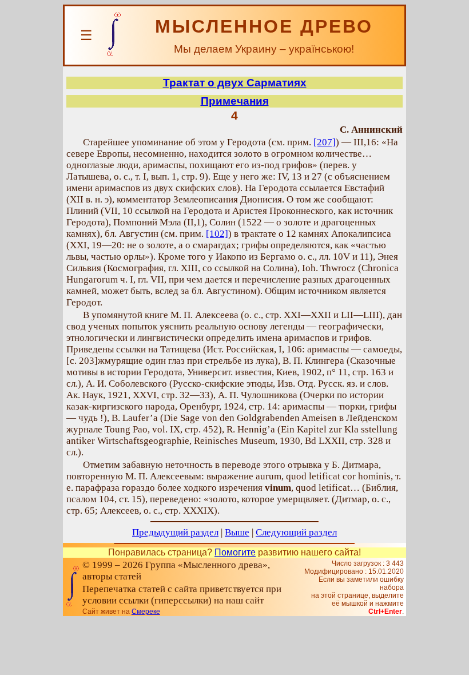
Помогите (235, 552)
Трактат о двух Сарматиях (235, 83)
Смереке (146, 612)
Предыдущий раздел (175, 532)
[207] (324, 142)
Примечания (235, 101)
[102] (217, 233)
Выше (237, 532)
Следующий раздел (296, 532)
